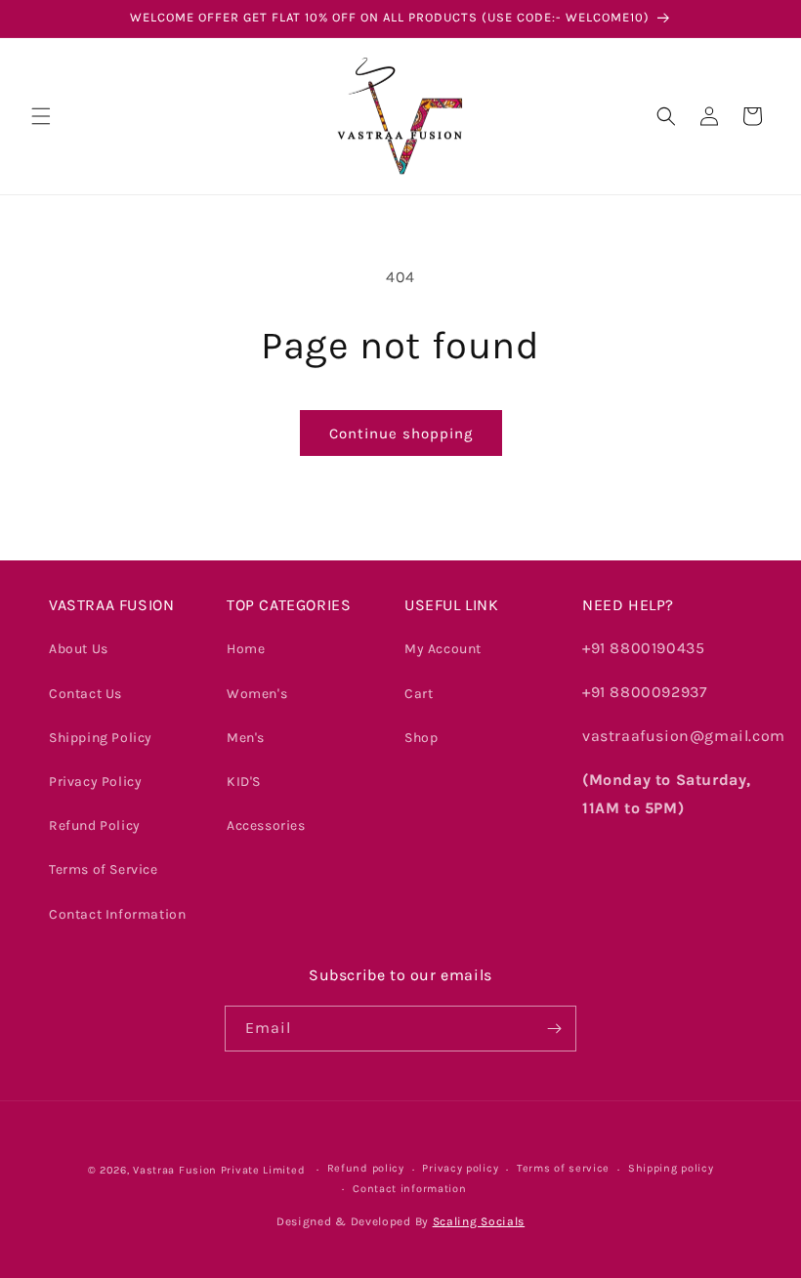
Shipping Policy (100, 737)
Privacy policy (460, 1168)
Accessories (266, 825)
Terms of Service (103, 869)
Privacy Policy (95, 781)
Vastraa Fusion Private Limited (219, 1170)
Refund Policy (95, 825)
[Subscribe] (553, 1028)
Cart (418, 693)
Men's (246, 737)
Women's (257, 693)
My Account (443, 648)
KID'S (244, 781)
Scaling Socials (479, 1221)
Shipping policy (671, 1168)
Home (246, 648)
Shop (421, 737)
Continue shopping (401, 433)
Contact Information (117, 914)
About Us (78, 648)
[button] (41, 116)
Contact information (409, 1188)
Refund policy (365, 1168)
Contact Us (85, 693)
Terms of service (563, 1168)
